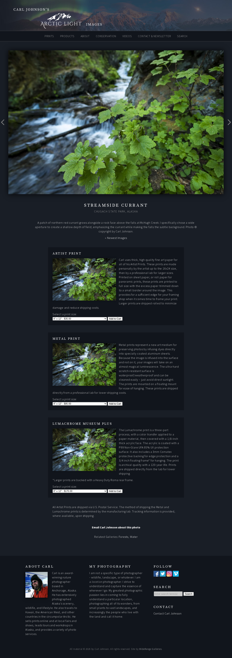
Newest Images (117, 238)
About (85, 36)
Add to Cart (115, 318)
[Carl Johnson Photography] (52, 27)
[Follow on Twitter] (163, 574)
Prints (49, 36)
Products (67, 36)
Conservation (106, 36)
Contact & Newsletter (154, 36)
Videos (127, 36)
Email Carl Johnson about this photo (116, 527)
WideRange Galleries (150, 649)
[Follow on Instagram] (169, 574)
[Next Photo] (228, 130)
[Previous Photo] (4, 130)
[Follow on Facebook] (156, 574)
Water (134, 537)
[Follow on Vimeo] (176, 574)
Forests (123, 537)
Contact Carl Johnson (168, 613)
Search (182, 36)
